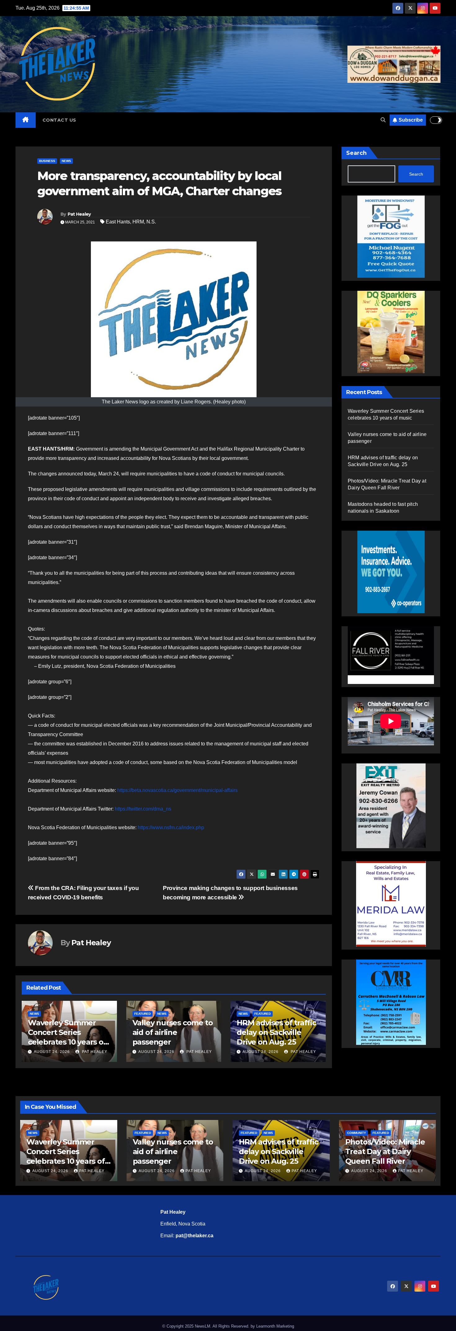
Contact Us (59, 120)
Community (356, 1133)
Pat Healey (79, 214)
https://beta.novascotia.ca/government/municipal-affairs (177, 790)
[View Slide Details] (391, 654)
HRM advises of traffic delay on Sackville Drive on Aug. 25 (276, 1032)
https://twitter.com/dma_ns (143, 809)
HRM (138, 221)
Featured (142, 1013)
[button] (383, 120)
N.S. (151, 221)
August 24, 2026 (52, 1052)
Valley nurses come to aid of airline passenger (172, 1032)
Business (47, 161)
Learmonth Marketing (275, 1326)
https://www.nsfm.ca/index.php (171, 827)
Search (356, 153)
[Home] (26, 120)
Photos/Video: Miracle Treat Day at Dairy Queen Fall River (385, 1151)
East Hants (118, 221)
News (66, 161)
